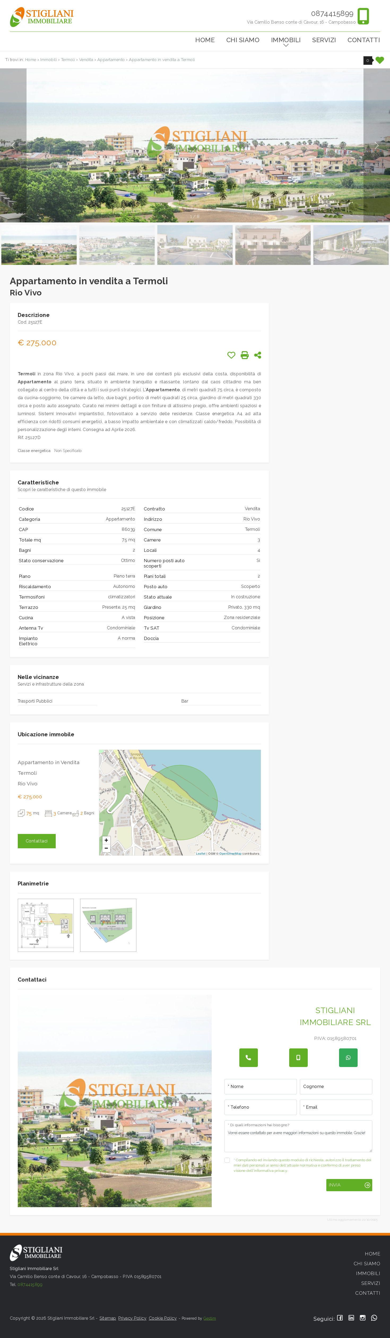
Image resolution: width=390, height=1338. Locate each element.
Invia (334, 1185)
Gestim (209, 1318)
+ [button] (106, 840)
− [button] (106, 848)
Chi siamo (243, 40)
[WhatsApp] (374, 1318)
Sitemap (107, 1318)
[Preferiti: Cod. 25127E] (231, 355)
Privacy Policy (132, 1318)
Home (205, 40)
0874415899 (332, 13)
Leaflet (201, 853)
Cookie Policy (163, 1318)
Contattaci (37, 841)
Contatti (364, 40)
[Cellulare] (298, 1057)
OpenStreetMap (230, 853)
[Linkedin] (351, 1318)
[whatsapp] (348, 1057)
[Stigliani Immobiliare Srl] (41, 16)
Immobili (286, 40)
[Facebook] (340, 1318)
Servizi (324, 40)
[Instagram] (363, 1318)
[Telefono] (248, 1057)
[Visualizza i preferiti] (380, 62)
